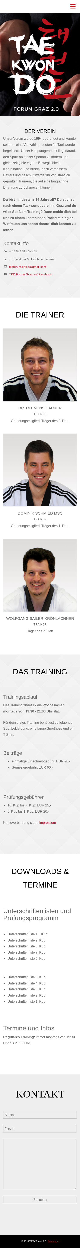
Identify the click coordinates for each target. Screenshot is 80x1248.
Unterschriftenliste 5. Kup (26, 977)
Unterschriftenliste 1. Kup (26, 1001)
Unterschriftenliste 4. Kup (26, 983)
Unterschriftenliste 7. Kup (26, 952)
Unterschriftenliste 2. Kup (26, 995)
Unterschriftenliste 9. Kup (26, 940)
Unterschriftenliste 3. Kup (26, 989)
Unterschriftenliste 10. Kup (27, 934)
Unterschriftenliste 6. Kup (26, 958)
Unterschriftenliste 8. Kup (26, 946)
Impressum (47, 822)
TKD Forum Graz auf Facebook (30, 274)
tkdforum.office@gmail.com (27, 266)
